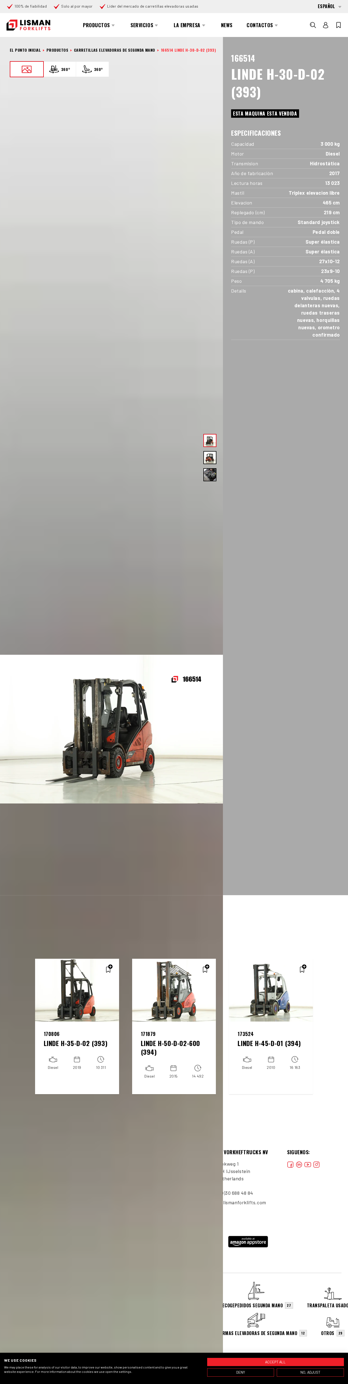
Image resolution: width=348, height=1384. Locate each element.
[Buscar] (313, 25)
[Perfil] (325, 25)
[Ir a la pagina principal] (28, 25)
